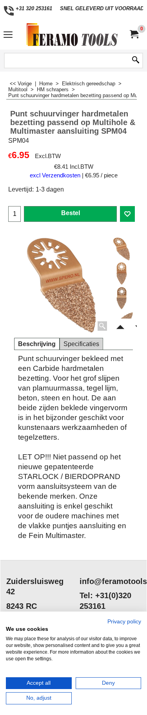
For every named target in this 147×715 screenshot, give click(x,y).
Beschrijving (37, 344)
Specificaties (81, 344)
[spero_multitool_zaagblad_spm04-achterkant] (121, 298)
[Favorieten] (127, 213)
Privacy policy (124, 622)
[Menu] (8, 35)
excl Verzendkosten (55, 175)
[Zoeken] (135, 60)
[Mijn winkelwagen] (134, 34)
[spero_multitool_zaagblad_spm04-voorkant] (121, 273)
